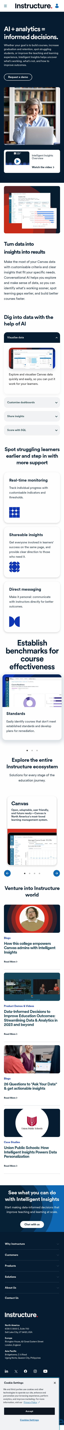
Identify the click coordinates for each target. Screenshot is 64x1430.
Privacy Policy (30, 1402)
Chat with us (32, 1224)
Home (21, 1314)
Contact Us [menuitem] (12, 1298)
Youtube (45, 1371)
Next (56, 873)
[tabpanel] (32, 707)
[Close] (54, 1382)
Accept (29, 1411)
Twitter (16, 1371)
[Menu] (5, 6)
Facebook (25, 1371)
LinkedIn (6, 1371)
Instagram (35, 1371)
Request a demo (18, 77)
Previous (7, 873)
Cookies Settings (29, 1420)
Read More (10, 961)
